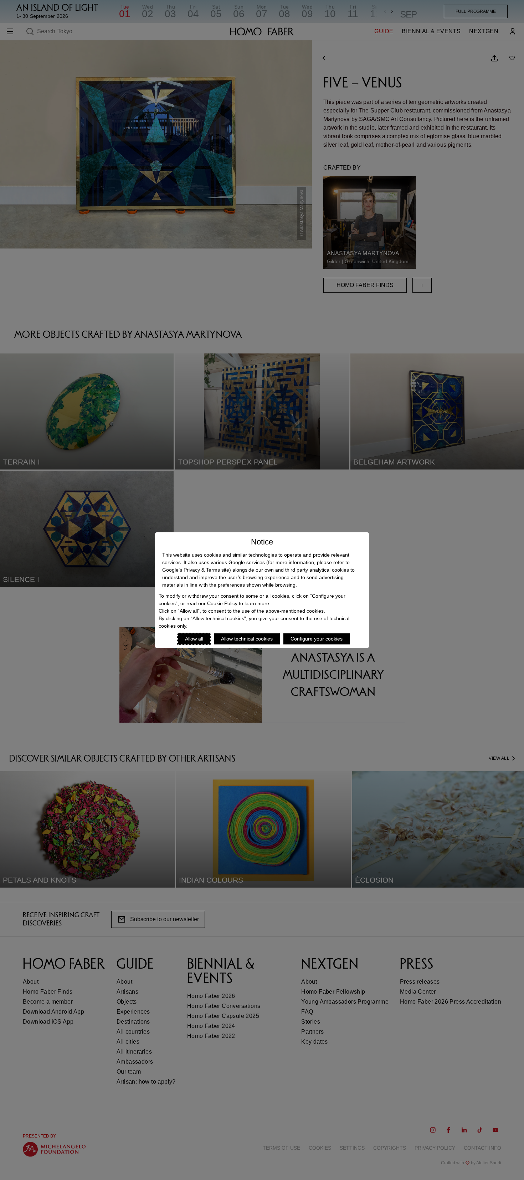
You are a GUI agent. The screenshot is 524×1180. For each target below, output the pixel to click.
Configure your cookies (317, 639)
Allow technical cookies (247, 639)
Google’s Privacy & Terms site (195, 570)
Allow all (194, 639)
